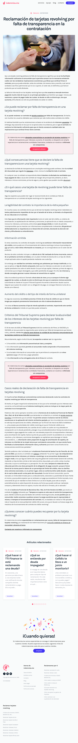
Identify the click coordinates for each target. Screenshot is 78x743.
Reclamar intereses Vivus (10, 727)
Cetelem (36, 454)
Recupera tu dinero (39, 149)
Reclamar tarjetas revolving (9, 707)
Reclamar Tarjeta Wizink (9, 717)
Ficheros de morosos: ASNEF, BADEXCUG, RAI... (11, 713)
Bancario (36, 13)
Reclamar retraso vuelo (50, 673)
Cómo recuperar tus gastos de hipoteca (52, 693)
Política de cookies (29, 689)
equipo (48, 3)
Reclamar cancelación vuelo (51, 670)
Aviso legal (27, 683)
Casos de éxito (28, 672)
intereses (29, 171)
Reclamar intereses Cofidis (10, 733)
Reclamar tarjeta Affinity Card (11, 735)
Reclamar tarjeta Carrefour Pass (10, 721)
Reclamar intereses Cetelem (10, 730)
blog (54, 3)
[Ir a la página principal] (11, 3)
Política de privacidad (30, 686)
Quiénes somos (28, 675)
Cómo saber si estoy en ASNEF (52, 680)
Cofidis (15, 492)
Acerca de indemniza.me (29, 667)
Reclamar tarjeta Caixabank (10, 724)
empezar (70, 3)
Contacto (26, 678)
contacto (61, 3)
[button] (32, 604)
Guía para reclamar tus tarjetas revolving (50, 688)
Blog (25, 680)
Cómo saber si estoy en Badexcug (50, 684)
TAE (6, 248)
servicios (41, 3)
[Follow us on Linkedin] (7, 673)
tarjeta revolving (38, 115)
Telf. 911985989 (6, 681)
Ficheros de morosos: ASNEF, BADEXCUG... (52, 676)
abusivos (66, 180)
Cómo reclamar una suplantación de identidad (51, 698)
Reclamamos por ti (51, 666)
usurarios (65, 122)
